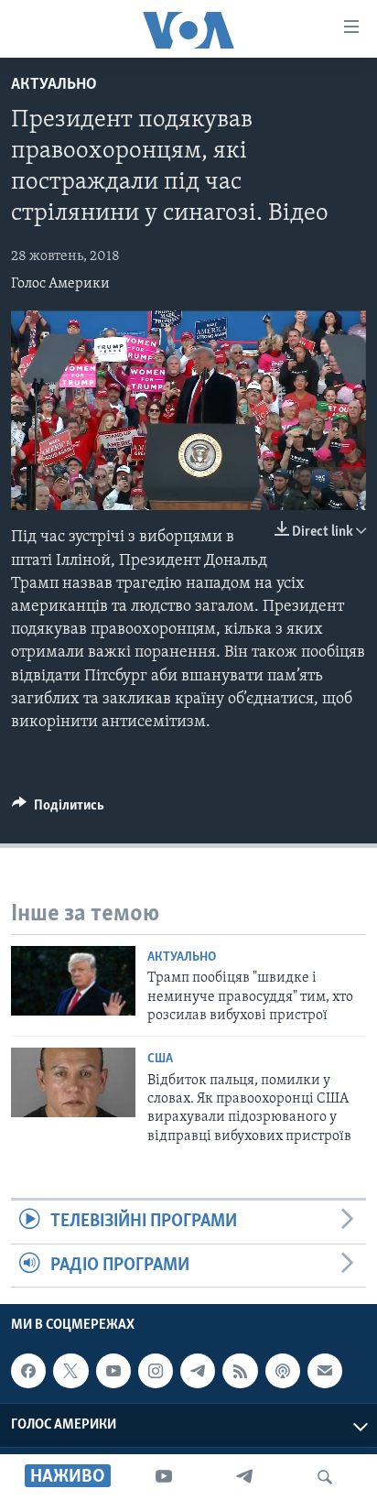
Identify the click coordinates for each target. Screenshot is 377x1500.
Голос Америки (60, 284)
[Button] (58, 809)
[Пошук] (324, 1477)
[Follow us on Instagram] (155, 1370)
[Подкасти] (282, 1370)
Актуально (54, 85)
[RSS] (239, 1370)
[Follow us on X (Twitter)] (70, 1370)
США (160, 1059)
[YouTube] (163, 1477)
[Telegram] (244, 1477)
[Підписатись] (324, 1370)
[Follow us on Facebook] (28, 1370)
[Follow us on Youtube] (113, 1370)
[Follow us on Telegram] (197, 1370)
